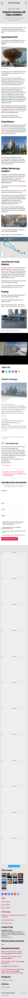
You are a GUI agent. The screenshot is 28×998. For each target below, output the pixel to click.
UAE (21, 190)
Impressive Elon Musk (16, 953)
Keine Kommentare (15, 20)
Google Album (21, 306)
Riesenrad (4, 159)
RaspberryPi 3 (5, 963)
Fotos (13, 8)
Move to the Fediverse (12, 966)
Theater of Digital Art (13, 269)
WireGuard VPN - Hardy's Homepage (11, 961)
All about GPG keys (6, 923)
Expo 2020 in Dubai (6, 398)
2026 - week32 (5, 908)
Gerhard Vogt (10, 18)
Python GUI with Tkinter (8, 920)
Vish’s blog (5, 912)
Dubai (25, 27)
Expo (16, 42)
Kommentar (4, 490)
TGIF (3, 898)
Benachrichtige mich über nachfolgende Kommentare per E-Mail (11, 528)
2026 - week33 (5, 904)
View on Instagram (15, 866)
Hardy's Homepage (14, 2)
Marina (10, 437)
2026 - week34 (5, 901)
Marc (2, 966)
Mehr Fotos (4, 890)
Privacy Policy (4, 995)
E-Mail (3, 509)
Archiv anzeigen (6, 465)
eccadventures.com (19, 178)
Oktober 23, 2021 (20, 18)
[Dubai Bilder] (14, 425)
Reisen (18, 8)
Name (3, 503)
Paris (11, 958)
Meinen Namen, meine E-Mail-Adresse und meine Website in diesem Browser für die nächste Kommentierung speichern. (13, 523)
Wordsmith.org (8, 937)
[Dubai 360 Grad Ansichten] (14, 410)
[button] (14, 565)
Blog (9, 8)
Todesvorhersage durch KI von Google (12, 973)
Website (3, 515)
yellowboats (5, 128)
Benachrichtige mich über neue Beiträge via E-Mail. (14, 535)
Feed (2, 944)
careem (22, 73)
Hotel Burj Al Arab (17, 287)
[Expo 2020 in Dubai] (14, 390)
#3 (8, 174)
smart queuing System (14, 111)
